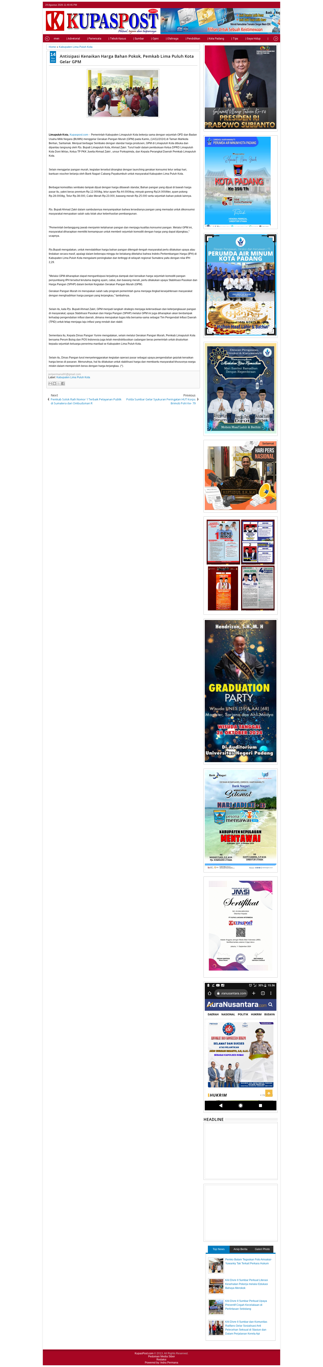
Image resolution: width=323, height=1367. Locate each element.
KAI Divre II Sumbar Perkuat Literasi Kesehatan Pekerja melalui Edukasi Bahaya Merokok (246, 1284)
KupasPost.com (144, 1353)
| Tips (234, 38)
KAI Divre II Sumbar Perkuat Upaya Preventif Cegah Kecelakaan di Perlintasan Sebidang (246, 1304)
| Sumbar (138, 38)
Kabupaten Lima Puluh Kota (73, 377)
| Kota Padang (215, 38)
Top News (219, 1249)
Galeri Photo (262, 1249)
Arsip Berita (240, 1249)
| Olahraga (172, 38)
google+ (269, 5)
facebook (263, 5)
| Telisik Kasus (117, 38)
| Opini (155, 38)
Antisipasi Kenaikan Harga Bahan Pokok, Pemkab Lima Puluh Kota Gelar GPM (127, 58)
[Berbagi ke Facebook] (63, 383)
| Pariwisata (94, 38)
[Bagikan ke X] (58, 383)
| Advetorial (73, 38)
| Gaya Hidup (252, 38)
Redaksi (161, 1359)
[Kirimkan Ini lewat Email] (50, 383)
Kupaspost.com (79, 134)
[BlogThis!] (54, 383)
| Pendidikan (193, 38)
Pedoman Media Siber (161, 1356)
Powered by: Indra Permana (161, 1362)
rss (275, 5)
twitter (258, 5)
